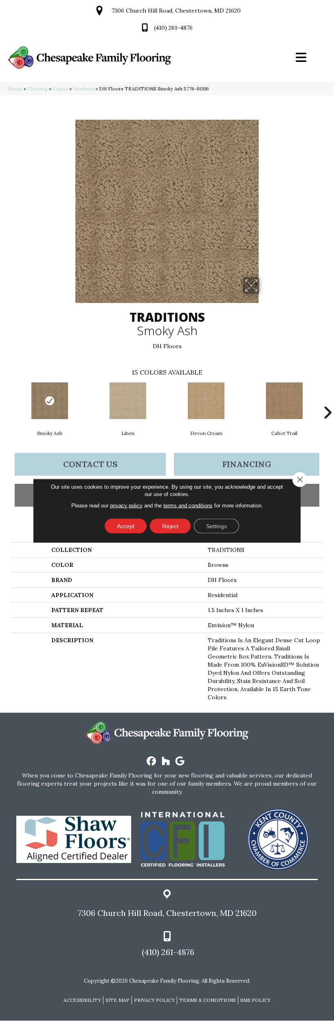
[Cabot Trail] (284, 400)
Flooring (37, 89)
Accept (125, 526)
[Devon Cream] (206, 400)
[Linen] (128, 400)
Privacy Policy (154, 1000)
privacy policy (126, 505)
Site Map (117, 1000)
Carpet (60, 89)
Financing (246, 464)
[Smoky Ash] (50, 400)
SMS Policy (255, 1000)
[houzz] (166, 761)
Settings (216, 526)
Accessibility (82, 1000)
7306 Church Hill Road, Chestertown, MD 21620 (176, 10)
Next (327, 400)
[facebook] (152, 761)
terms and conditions (188, 505)
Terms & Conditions (207, 1000)
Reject (170, 526)
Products (83, 89)
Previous (6, 400)
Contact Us (90, 464)
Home (15, 89)
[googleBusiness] (180, 761)
